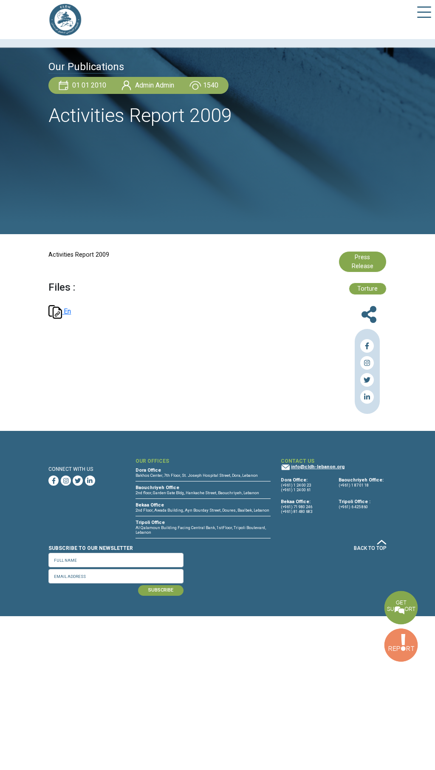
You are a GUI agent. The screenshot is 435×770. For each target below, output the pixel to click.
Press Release (362, 262)
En (66, 311)
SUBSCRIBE (160, 590)
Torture (367, 288)
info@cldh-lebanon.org (318, 467)
